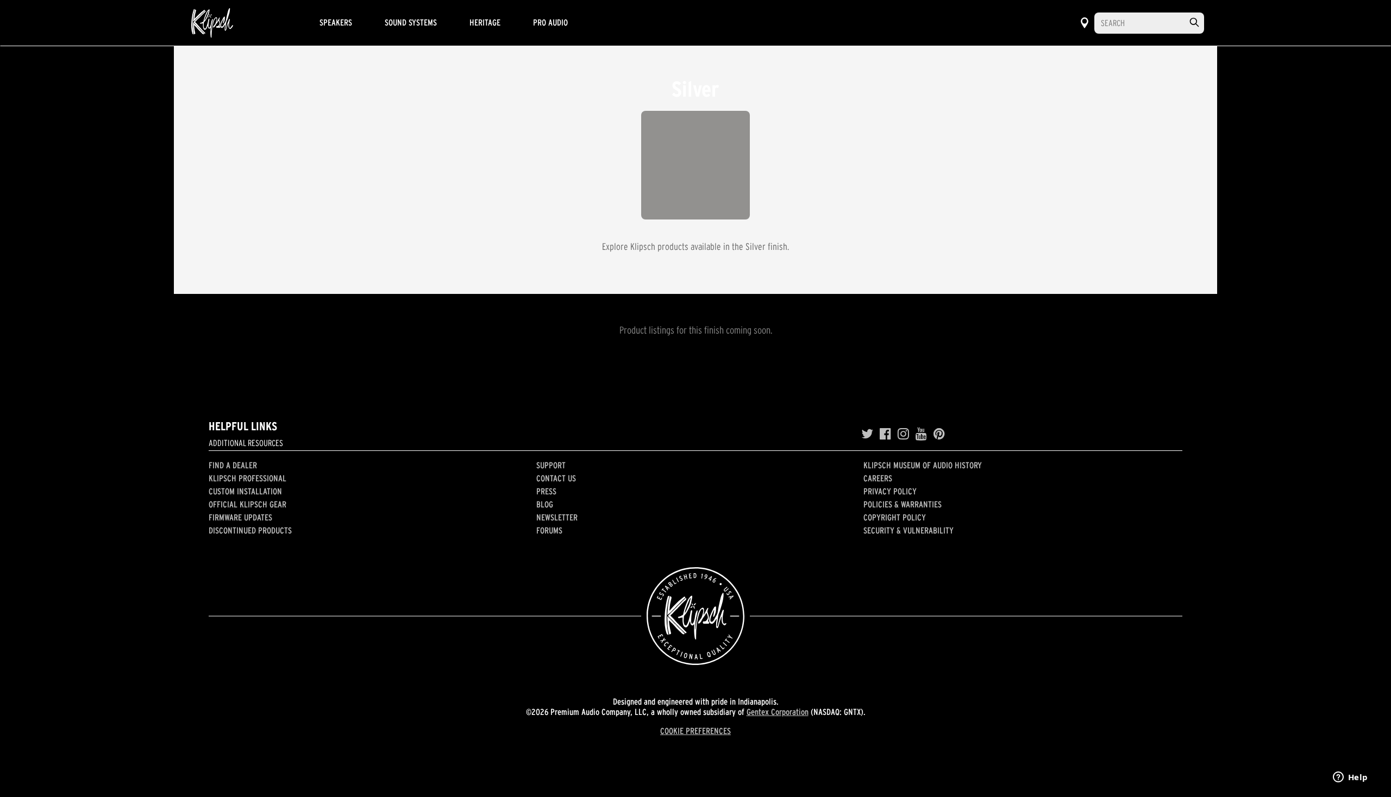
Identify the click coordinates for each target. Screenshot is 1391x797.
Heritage (484, 22)
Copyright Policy (894, 517)
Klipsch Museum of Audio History (922, 465)
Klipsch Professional (247, 478)
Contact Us (556, 478)
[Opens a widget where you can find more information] (1350, 778)
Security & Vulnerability (908, 530)
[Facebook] (885, 434)
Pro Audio (550, 22)
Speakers (335, 22)
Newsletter (557, 517)
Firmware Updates (240, 517)
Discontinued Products (250, 530)
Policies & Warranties (902, 504)
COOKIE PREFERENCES (695, 731)
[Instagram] (903, 434)
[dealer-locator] (1084, 23)
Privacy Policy (890, 491)
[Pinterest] (939, 434)
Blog (544, 504)
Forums (549, 530)
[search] (1194, 22)
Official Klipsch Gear (247, 504)
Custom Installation (245, 491)
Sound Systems (411, 22)
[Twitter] (867, 434)
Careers (877, 478)
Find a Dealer (233, 465)
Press (546, 491)
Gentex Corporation (778, 712)
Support (551, 465)
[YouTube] (921, 434)
